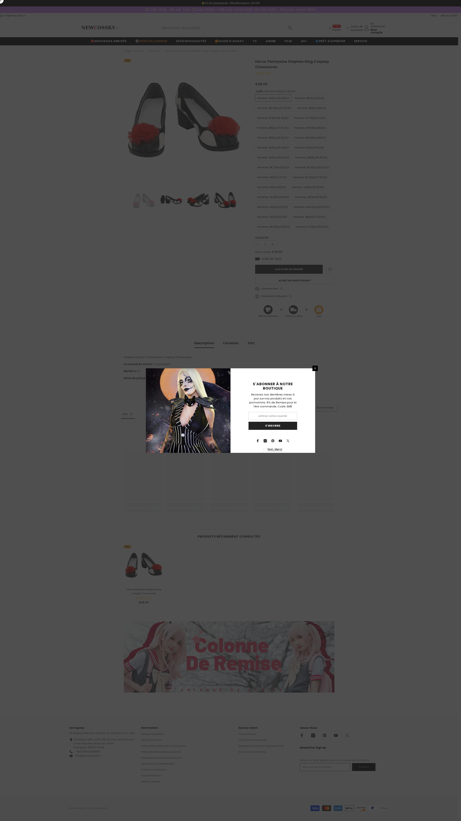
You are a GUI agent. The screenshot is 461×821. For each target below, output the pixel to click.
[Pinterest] (273, 441)
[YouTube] (280, 441)
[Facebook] (257, 441)
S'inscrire (273, 425)
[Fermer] (315, 368)
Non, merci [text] (275, 449)
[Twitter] (288, 441)
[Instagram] (265, 441)
